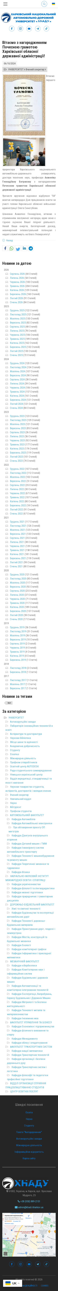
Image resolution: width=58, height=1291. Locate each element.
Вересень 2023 (18, 428)
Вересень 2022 (18, 481)
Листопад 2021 (18, 525)
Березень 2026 (18, 294)
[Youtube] (29, 29)
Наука (13, 803)
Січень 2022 (16, 513)
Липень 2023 (17, 436)
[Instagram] (20, 29)
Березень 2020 (18, 611)
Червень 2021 (17, 546)
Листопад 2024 (18, 367)
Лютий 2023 (16, 456)
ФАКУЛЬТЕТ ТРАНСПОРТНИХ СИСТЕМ (31, 1046)
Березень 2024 (18, 399)
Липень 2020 (17, 594)
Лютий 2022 (16, 509)
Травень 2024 (17, 391)
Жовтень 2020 (17, 582)
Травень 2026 (17, 286)
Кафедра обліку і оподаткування (29, 1042)
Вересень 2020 (18, 586)
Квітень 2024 (17, 395)
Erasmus (14, 754)
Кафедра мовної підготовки (27, 892)
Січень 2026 (16, 302)
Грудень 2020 (17, 574)
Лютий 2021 (16, 562)
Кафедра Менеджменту (25, 1038)
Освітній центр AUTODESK (24, 766)
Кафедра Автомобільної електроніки (32, 823)
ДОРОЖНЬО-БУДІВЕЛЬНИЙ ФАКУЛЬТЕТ (32, 904)
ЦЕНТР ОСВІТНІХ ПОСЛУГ (24, 1091)
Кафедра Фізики (21, 872)
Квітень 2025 (17, 342)
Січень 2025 (16, 355)
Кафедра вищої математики (27, 1050)
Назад (9, 240)
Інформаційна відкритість (29, 1151)
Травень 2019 (17, 651)
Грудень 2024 (17, 363)
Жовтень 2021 (17, 529)
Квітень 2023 (17, 448)
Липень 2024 (17, 383)
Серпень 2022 (17, 485)
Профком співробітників (23, 762)
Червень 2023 (17, 440)
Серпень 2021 (17, 537)
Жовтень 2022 (17, 477)
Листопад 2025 (18, 314)
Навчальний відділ (20, 798)
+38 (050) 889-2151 (30, 1201)
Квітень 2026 (17, 290)
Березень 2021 (18, 558)
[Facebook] (11, 29)
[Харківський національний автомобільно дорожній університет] (28, 17)
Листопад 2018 (18, 667)
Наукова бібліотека (20, 738)
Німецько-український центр (26, 774)
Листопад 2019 (18, 631)
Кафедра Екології (21, 945)
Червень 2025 (17, 334)
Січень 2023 (16, 460)
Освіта (29, 1112)
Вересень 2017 (18, 688)
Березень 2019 (18, 659)
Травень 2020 (17, 602)
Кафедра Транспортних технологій (30, 1054)
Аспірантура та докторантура (26, 733)
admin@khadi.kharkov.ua (30, 1207)
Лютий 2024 (16, 403)
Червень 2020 (17, 598)
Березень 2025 (18, 346)
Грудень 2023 (17, 416)
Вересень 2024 (18, 375)
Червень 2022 (17, 493)
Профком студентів (21, 811)
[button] (5, 248)
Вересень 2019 (18, 639)
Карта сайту (29, 1158)
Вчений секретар (19, 794)
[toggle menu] (5, 4)
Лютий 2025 (16, 351)
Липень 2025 (17, 330)
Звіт (9, 703)
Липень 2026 (17, 277)
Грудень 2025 (17, 310)
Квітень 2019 (17, 655)
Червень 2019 (17, 647)
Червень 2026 (17, 281)
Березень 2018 (18, 672)
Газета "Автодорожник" (29, 1132)
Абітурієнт (15, 807)
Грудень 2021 (17, 521)
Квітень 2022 (17, 501)
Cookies (44, 1285)
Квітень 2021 (17, 554)
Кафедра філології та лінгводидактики (33, 888)
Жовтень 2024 (17, 371)
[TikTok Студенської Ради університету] (46, 29)
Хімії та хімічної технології (26, 908)
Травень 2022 (17, 497)
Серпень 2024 (17, 379)
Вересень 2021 (18, 533)
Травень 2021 (17, 550)
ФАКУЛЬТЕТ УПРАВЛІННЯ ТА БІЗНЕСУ (31, 1022)
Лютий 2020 (16, 615)
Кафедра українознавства (26, 884)
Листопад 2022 (18, 472)
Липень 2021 (17, 542)
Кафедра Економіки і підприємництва (33, 1026)
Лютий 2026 (16, 298)
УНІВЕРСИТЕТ (16, 717)
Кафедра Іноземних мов (25, 1018)
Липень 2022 (17, 489)
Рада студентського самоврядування (31, 770)
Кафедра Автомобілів (23, 819)
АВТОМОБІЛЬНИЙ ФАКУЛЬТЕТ (27, 815)
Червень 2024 (17, 387)
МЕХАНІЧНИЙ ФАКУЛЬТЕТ (24, 961)
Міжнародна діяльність (23, 758)
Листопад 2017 (18, 680)
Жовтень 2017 (17, 684)
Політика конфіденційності (23, 1285)
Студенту (15, 750)
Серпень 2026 (17, 273)
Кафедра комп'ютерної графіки (29, 949)
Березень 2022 (18, 505)
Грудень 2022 (17, 468)
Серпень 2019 (17, 643)
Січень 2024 (16, 407)
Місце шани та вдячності (24, 742)
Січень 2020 (16, 619)
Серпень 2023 (17, 432)
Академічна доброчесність (25, 746)
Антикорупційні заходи (23, 721)
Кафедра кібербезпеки (24, 965)
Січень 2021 (16, 566)
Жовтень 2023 (17, 424)
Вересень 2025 (18, 322)
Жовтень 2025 (17, 318)
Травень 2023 (17, 444)
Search (44, 1)
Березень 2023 (18, 452)
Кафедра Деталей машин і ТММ (29, 843)
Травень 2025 (17, 338)
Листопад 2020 (18, 578)
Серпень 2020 (17, 590)
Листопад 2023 (18, 420)
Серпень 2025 (17, 326)
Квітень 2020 (17, 607)
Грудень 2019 (17, 627)
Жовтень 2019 (17, 635)
